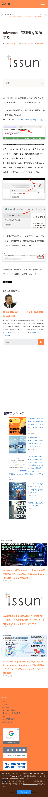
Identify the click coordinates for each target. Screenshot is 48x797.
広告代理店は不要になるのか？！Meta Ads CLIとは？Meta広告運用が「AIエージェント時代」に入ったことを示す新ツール (24, 620)
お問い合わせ (7, 722)
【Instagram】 (24, 332)
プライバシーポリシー (30, 784)
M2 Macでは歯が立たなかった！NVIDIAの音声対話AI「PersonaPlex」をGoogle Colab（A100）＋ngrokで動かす (24, 574)
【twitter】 (7, 335)
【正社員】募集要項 (9, 710)
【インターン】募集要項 (11, 713)
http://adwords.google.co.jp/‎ (30, 119)
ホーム (4, 701)
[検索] (41, 342)
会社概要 (5, 707)
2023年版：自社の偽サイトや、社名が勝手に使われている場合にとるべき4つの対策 (36, 424)
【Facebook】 (12, 332)
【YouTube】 (36, 332)
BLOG (4, 704)
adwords (40, 43)
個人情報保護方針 (8, 719)
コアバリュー (7, 716)
